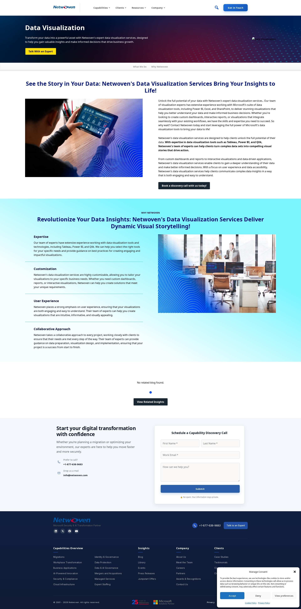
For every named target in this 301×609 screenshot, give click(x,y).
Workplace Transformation (67, 562)
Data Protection (103, 562)
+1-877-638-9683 (73, 464)
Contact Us (182, 584)
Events (141, 568)
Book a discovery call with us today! (184, 185)
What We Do (140, 66)
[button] (294, 571)
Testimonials (221, 562)
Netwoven (74, 602)
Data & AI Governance (106, 568)
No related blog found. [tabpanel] (150, 382)
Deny (258, 595)
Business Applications (65, 568)
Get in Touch (235, 7)
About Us (181, 557)
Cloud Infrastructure (64, 584)
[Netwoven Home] (71, 522)
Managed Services (105, 579)
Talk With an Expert (41, 51)
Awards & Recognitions (188, 579)
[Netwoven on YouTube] (76, 531)
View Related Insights (150, 402)
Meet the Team (184, 562)
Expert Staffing (103, 584)
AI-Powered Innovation (65, 573)
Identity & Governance (107, 557)
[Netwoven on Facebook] (69, 531)
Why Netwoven (159, 66)
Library (141, 562)
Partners (180, 573)
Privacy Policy (264, 603)
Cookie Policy (250, 603)
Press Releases (146, 573)
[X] (62, 531)
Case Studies (221, 557)
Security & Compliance (65, 579)
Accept (232, 595)
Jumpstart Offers (147, 579)
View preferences (284, 595)
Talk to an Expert (236, 525)
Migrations (58, 557)
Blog (140, 557)
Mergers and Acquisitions (108, 573)
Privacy (210, 602)
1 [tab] (150, 392)
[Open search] (216, 7)
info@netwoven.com (75, 475)
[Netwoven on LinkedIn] (55, 531)
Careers (180, 568)
